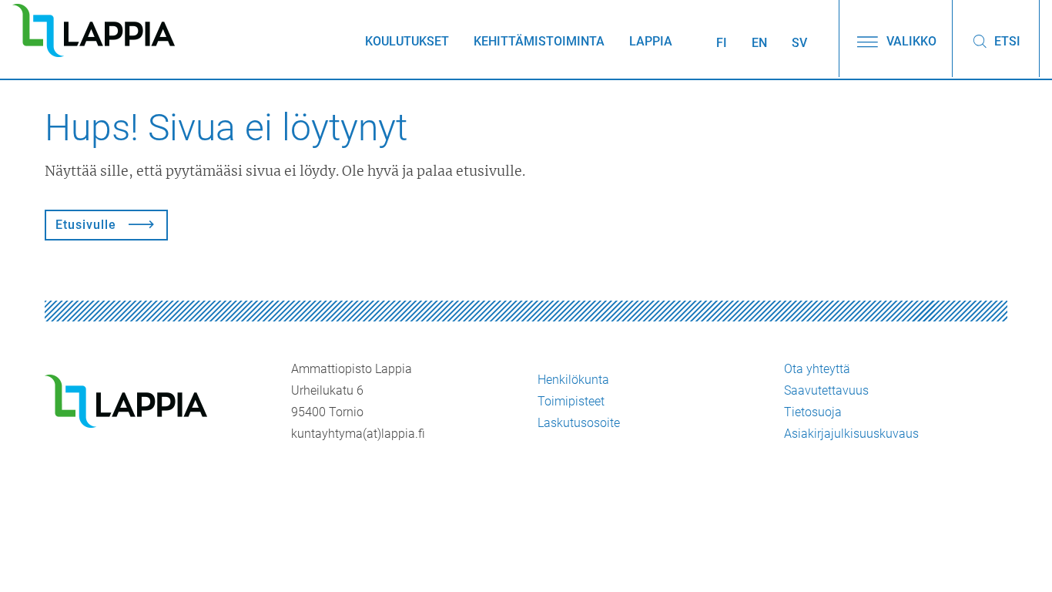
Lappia (650, 41)
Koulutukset (407, 41)
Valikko (909, 41)
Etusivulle (85, 224)
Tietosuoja (813, 412)
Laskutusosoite (579, 422)
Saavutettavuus (826, 390)
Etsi (1005, 41)
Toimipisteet (571, 401)
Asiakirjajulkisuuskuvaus (851, 433)
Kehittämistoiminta (539, 41)
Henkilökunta (573, 379)
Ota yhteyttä (817, 369)
